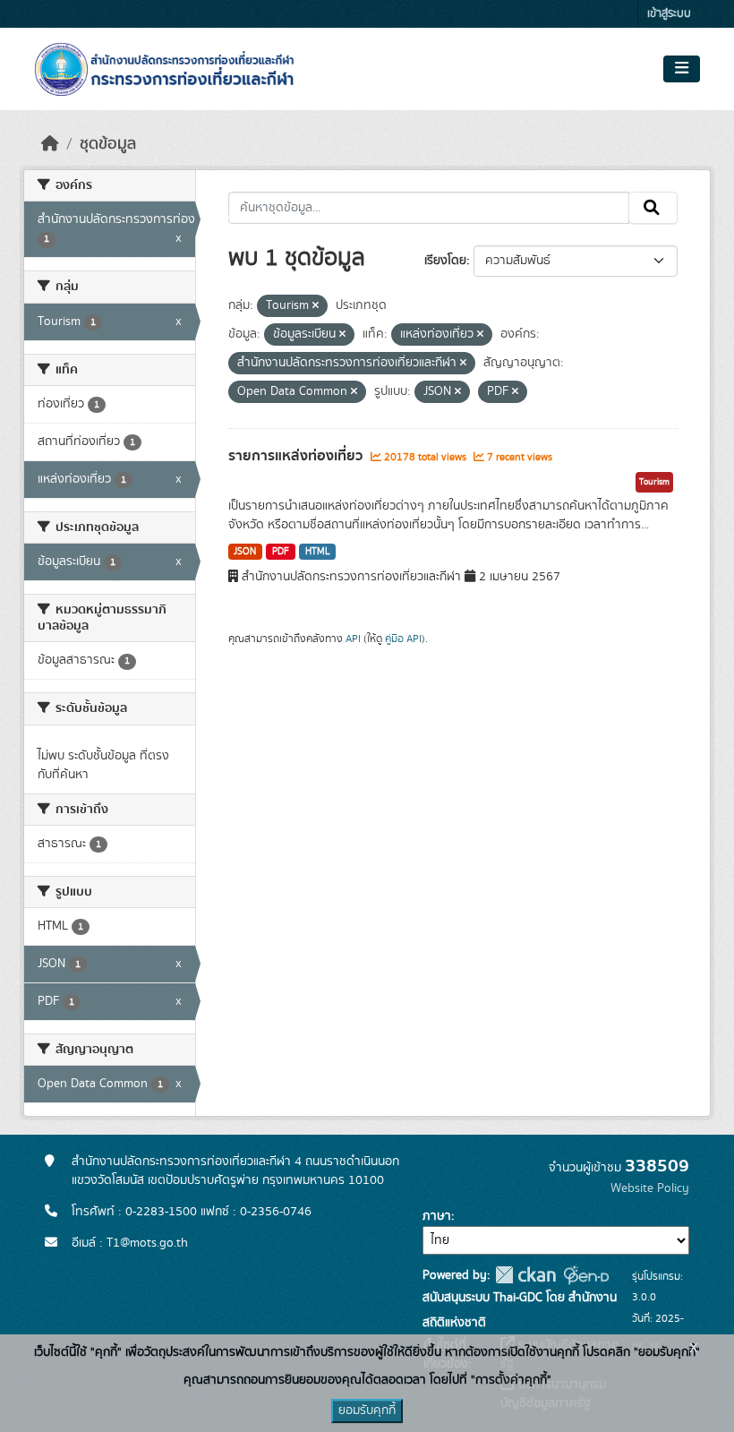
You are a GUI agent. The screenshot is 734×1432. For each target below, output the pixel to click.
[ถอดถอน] (315, 306)
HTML (317, 552)
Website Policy (649, 1188)
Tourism (654, 482)
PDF (280, 552)
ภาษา (436, 1216)
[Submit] (653, 208)
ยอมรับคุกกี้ (367, 1410)
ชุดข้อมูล (108, 144)
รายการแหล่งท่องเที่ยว (297, 455)
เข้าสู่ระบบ (669, 13)
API (353, 638)
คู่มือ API (403, 638)
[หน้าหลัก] (50, 144)
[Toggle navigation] (681, 69)
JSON (245, 552)
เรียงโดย (445, 261)
